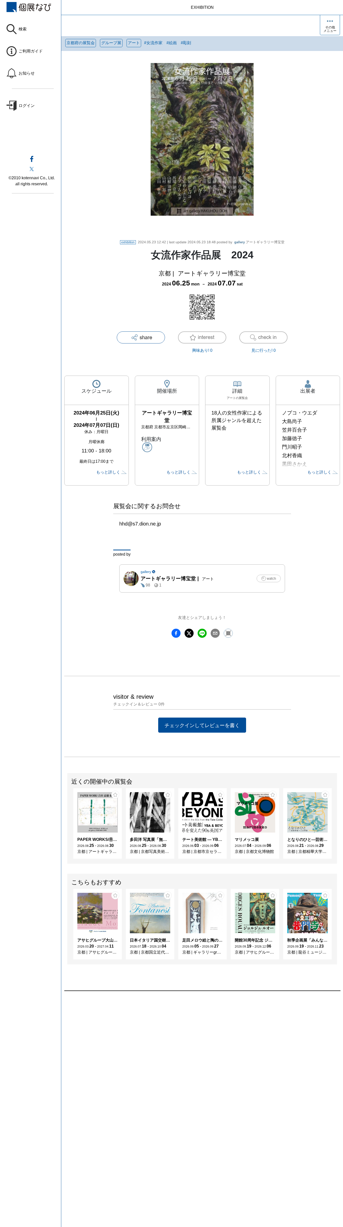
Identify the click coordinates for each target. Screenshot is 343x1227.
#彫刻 (186, 43)
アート (134, 43)
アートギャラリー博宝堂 (259, 242)
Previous (67, 825)
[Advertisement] (202, 1048)
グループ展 (111, 43)
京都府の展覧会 (81, 43)
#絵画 (171, 43)
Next (336, 825)
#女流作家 (153, 43)
